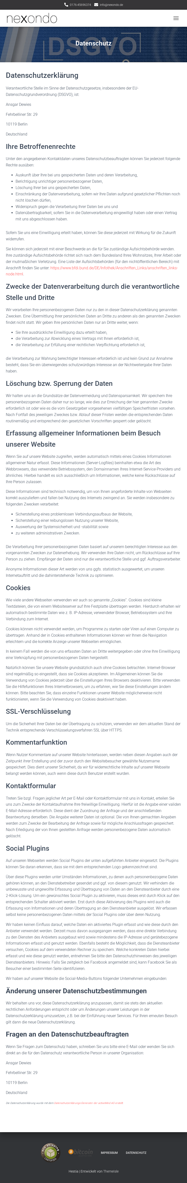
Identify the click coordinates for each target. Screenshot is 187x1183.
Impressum (109, 1153)
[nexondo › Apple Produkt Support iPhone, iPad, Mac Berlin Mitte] (33, 18)
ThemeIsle (111, 1171)
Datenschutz (136, 1153)
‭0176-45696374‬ (80, 5)
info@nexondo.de (111, 5)
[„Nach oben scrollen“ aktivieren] (177, 1173)
